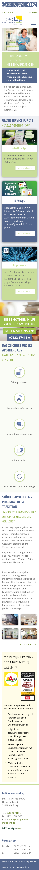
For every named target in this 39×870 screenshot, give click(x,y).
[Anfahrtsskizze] (14, 4)
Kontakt (5, 861)
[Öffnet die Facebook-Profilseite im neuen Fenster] (29, 4)
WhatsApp (10, 828)
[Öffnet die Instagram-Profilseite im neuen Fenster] (34, 4)
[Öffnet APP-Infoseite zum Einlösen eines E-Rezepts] (24, 4)
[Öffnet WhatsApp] (4, 4)
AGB (11, 861)
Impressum (31, 861)
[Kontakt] (9, 4)
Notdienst (32, 12)
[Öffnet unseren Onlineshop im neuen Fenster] (19, 4)
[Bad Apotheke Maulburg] (13, 21)
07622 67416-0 (8, 12)
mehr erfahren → (25, 168)
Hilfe (19, 828)
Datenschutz (20, 861)
